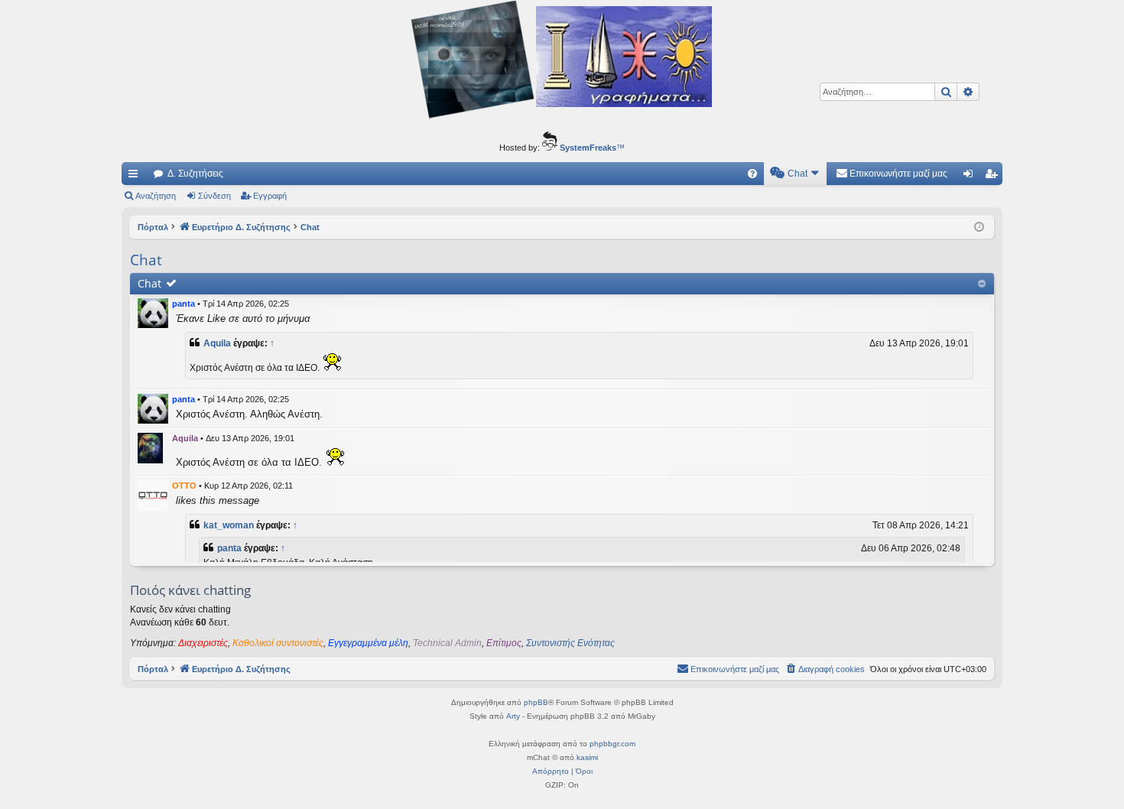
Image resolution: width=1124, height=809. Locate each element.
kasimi (587, 757)
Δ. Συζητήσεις (195, 173)
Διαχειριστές (203, 643)
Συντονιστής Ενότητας (570, 643)
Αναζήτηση (155, 195)
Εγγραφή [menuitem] (994, 176)
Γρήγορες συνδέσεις (136, 176)
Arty (513, 716)
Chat (149, 283)
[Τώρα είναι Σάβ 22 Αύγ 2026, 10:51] (979, 227)
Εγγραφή (270, 195)
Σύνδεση (214, 195)
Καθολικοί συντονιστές (277, 643)
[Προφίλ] (153, 312)
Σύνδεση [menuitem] (971, 176)
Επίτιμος (503, 643)
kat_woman (228, 525)
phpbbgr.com (612, 743)
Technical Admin (447, 643)
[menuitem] (752, 173)
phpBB (536, 702)
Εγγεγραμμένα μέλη (368, 643)
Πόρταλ (153, 227)
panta (183, 303)
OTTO (184, 485)
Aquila (217, 343)
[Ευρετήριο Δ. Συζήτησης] (562, 62)
